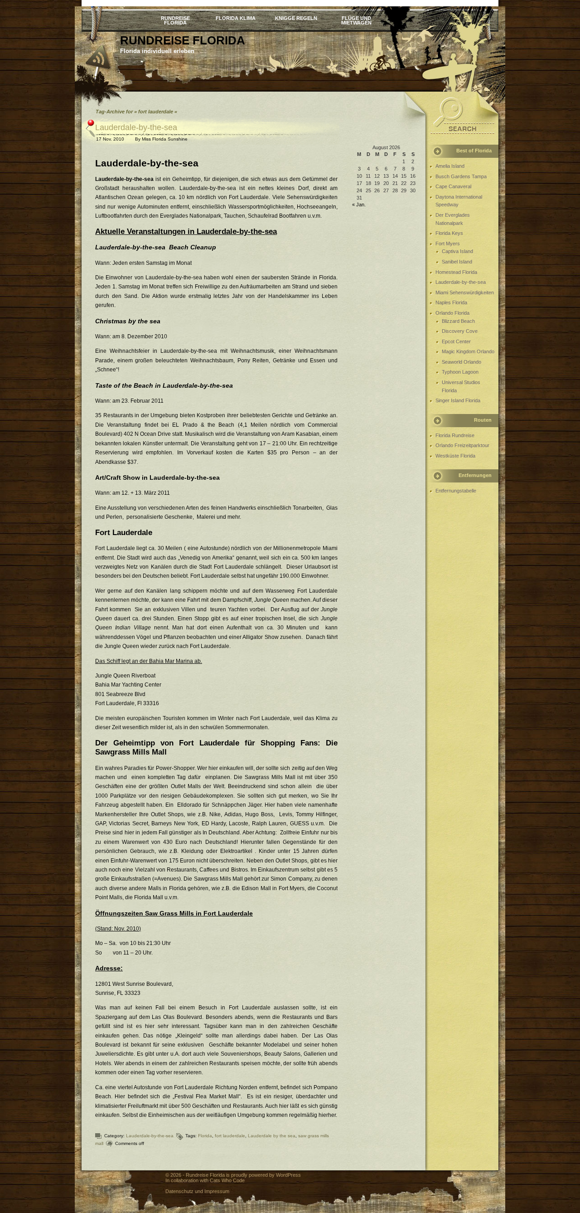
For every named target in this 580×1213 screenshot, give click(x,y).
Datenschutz (179, 1191)
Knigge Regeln (296, 18)
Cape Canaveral (453, 186)
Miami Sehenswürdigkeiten (464, 292)
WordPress (288, 1175)
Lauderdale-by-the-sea (136, 127)
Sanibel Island (457, 261)
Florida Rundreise (454, 435)
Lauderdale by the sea (271, 1135)
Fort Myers (447, 243)
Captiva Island (457, 251)
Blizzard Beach (458, 321)
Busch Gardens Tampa (461, 176)
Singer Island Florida (457, 400)
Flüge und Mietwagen (356, 20)
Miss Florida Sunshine (165, 138)
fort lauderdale (230, 1135)
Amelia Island (449, 166)
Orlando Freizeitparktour (462, 445)
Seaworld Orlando (461, 362)
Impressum (216, 1191)
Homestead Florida (456, 272)
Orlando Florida (452, 313)
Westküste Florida (455, 455)
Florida (205, 1135)
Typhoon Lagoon (460, 372)
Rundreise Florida (175, 20)
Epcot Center (456, 341)
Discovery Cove (460, 331)
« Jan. (359, 204)
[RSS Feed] (98, 57)
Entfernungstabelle (455, 490)
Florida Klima (236, 18)
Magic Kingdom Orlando (468, 351)
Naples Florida (451, 302)
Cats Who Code (227, 1180)
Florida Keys (449, 233)
